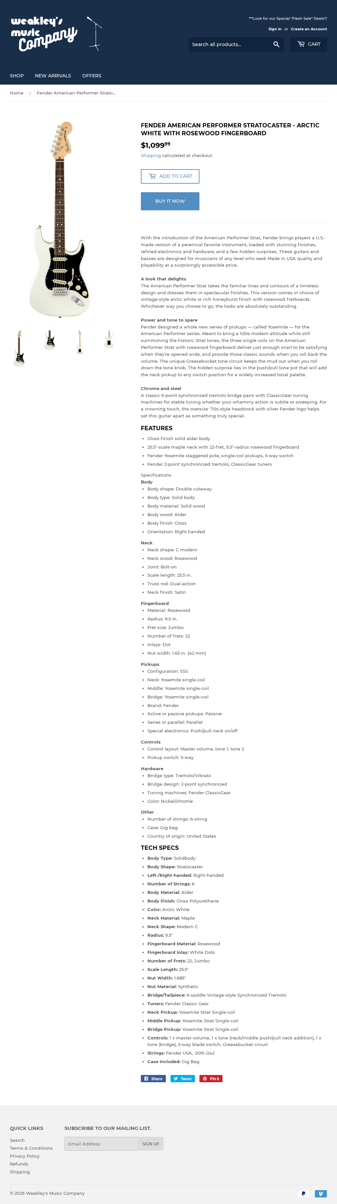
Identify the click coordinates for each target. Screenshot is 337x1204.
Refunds (19, 1163)
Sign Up (151, 1143)
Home (16, 92)
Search (17, 1140)
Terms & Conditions (31, 1148)
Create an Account (309, 29)
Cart (314, 44)
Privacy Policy (24, 1156)
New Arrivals (53, 76)
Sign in (275, 29)
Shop (17, 76)
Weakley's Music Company (55, 1193)
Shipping (151, 155)
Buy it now (170, 201)
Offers (91, 76)
